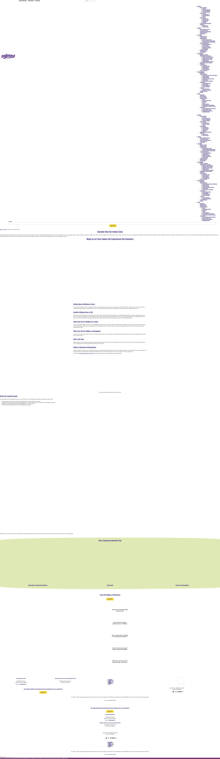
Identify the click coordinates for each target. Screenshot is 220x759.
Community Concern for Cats (86, 353)
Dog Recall (110, 585)
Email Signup (37, 0)
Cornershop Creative (112, 700)
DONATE (113, 225)
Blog (5, 229)
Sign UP (43, 692)
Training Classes (31, 0)
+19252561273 (22, 684)
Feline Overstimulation (182, 585)
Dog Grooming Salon (23, 0)
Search (10, 221)
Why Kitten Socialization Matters (37, 585)
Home (1, 229)
